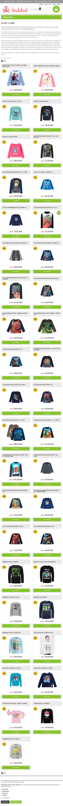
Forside (3, 58)
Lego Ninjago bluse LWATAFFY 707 (12, 349)
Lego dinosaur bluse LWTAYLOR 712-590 (45, 207)
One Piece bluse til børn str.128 (43, 632)
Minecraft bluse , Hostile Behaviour (45, 562)
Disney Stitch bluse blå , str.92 (12, 101)
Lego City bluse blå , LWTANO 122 (43, 172)
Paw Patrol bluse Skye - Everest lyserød (15, 703)
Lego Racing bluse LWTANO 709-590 (44, 526)
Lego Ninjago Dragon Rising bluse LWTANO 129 (15, 491)
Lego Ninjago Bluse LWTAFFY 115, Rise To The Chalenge (47, 349)
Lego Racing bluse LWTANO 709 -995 (13, 526)
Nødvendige (5, 789)
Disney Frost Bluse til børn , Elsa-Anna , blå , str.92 (15, 66)
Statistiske (4, 795)
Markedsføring (5, 791)
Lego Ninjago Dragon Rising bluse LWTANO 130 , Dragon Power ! (46, 491)
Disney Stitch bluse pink (10, 137)
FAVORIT (59, 4)
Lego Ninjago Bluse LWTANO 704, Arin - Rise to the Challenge (15, 455)
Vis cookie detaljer (5, 798)
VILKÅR (54, 4)
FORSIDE (41, 4)
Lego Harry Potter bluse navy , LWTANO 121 (46, 243)
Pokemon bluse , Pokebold (42, 703)
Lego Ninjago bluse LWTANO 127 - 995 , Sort (46, 420)
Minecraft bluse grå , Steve (11, 597)
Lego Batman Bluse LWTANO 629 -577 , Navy (15, 172)
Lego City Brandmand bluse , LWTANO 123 (14, 207)
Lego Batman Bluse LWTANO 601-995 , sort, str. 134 (46, 136)
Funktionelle (5, 793)
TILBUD (46, 4)
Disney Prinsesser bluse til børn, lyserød (46, 66)
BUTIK (50, 4)
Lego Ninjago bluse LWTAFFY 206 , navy (14, 384)
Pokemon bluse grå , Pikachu (11, 739)
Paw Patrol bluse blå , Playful (12, 668)
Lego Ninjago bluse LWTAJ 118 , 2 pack (14, 420)
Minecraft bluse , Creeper (10, 562)
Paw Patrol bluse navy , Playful (43, 668)
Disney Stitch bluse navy (41, 101)
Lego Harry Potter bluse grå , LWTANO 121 (15, 243)
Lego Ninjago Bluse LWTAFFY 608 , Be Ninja (46, 278)
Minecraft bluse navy (40, 597)
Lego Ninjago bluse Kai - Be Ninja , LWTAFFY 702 (15, 314)
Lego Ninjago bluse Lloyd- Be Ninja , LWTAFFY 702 (47, 314)
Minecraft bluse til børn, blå (12, 632)
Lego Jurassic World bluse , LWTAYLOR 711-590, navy (15, 278)
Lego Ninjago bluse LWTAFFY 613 (43, 384)
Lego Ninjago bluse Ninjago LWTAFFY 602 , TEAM (46, 455)
